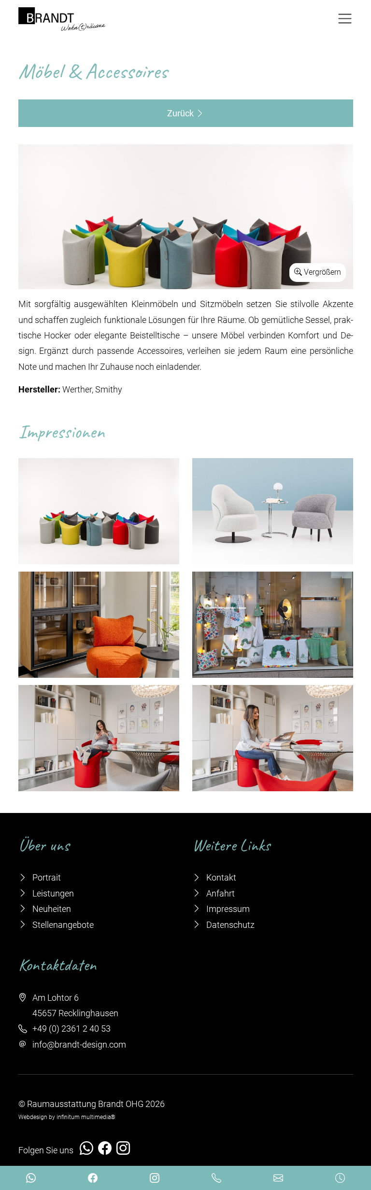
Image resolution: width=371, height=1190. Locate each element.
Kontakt (220, 877)
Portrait (45, 877)
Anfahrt (219, 893)
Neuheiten (50, 909)
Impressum (227, 909)
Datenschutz (229, 925)
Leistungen (52, 893)
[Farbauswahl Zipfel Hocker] (185, 216)
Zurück (181, 113)
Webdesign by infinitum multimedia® (66, 1117)
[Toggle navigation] (345, 19)
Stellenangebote (62, 925)
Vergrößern (321, 272)
